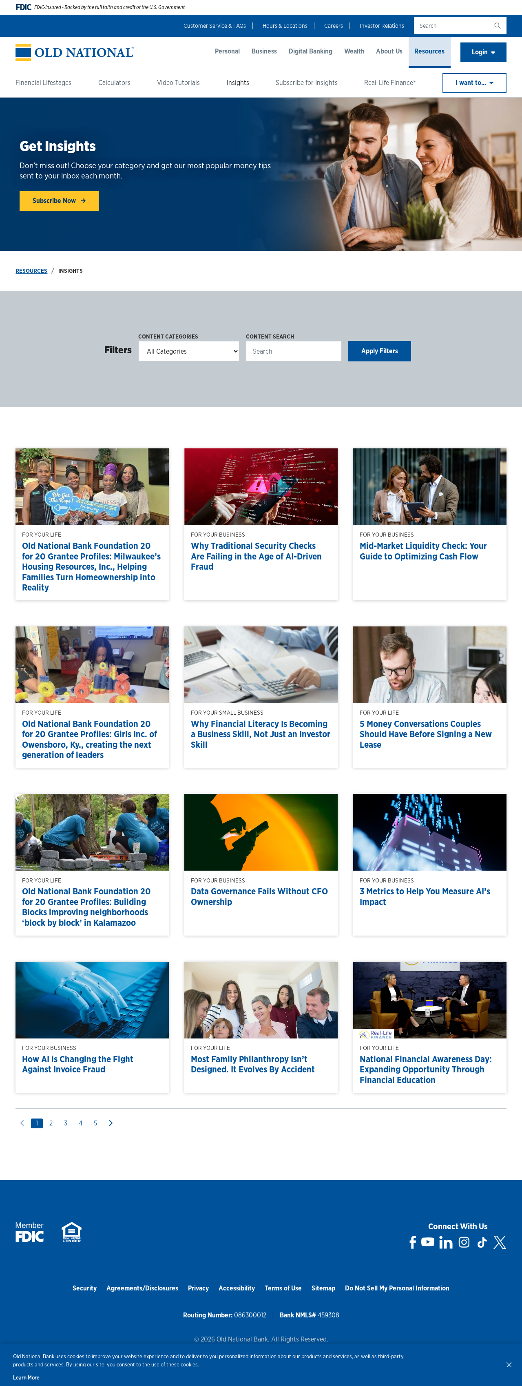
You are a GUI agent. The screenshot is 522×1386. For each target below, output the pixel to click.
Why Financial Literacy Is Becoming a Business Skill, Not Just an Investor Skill (260, 734)
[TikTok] (482, 1242)
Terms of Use (283, 1288)
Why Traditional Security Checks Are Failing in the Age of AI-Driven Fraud (256, 556)
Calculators (114, 83)
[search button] (498, 25)
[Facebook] (412, 1242)
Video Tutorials (178, 83)
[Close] (509, 1364)
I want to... (472, 83)
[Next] (110, 1123)
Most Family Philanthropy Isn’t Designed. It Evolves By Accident (253, 1064)
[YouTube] (427, 1242)
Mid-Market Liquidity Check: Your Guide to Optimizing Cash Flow (423, 551)
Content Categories (168, 336)
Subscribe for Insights (307, 83)
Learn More (26, 1378)
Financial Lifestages (43, 83)
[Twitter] (499, 1242)
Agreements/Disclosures (142, 1288)
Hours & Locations (285, 25)
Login (480, 52)
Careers (333, 25)
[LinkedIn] (446, 1242)
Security (85, 1288)
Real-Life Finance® (390, 83)
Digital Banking (310, 51)
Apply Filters (379, 351)
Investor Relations (382, 25)
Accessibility (237, 1288)
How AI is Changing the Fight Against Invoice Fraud (77, 1064)
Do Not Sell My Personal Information (397, 1288)
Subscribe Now (55, 201)
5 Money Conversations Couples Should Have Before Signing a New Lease (426, 734)
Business (264, 51)
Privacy (198, 1288)
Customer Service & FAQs (215, 25)
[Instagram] (464, 1242)
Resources (429, 51)
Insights (238, 83)
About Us (389, 51)
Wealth (354, 51)
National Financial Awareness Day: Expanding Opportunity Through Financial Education (426, 1069)
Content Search (270, 336)
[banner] (74, 52)
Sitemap (323, 1288)
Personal (227, 51)
